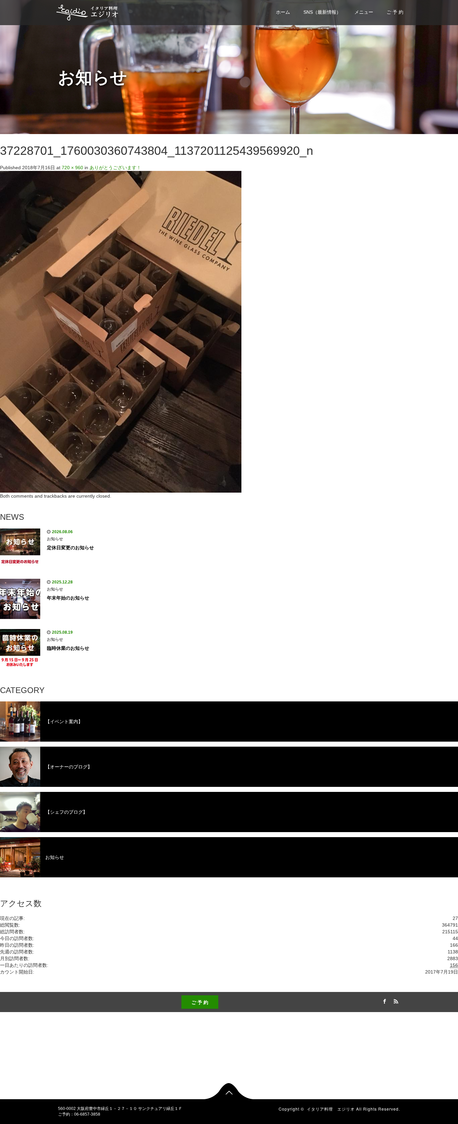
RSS (395, 1000)
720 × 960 (72, 167)
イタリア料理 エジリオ (331, 1109)
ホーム (283, 12)
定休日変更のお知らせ (70, 547)
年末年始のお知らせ (68, 598)
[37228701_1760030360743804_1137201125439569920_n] (120, 331)
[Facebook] (384, 1000)
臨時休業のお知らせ (68, 648)
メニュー (363, 12)
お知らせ (55, 539)
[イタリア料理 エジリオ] (87, 11)
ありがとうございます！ (115, 167)
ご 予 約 (395, 12)
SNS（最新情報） (322, 12)
